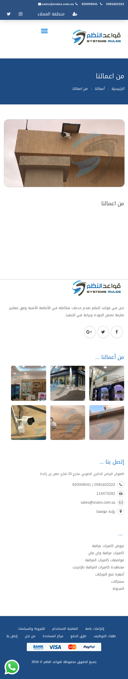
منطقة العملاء (51, 14)
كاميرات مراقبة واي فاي (106, 553)
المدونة (118, 588)
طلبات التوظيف (104, 636)
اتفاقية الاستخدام (65, 629)
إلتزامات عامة (94, 629)
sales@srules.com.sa (58, 4)
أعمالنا (99, 88)
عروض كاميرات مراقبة (108, 546)
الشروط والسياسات (31, 629)
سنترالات (117, 581)
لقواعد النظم (52, 662)
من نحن (30, 636)
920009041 (90, 4)
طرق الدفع (78, 636)
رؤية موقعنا (105, 511)
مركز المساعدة (53, 636)
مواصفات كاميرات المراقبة (104, 560)
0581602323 (115, 4)
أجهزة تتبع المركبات (109, 574)
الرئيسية (117, 88)
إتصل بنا (12, 636)
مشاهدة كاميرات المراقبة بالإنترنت (98, 567)
